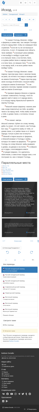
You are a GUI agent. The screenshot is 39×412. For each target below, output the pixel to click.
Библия (5, 14)
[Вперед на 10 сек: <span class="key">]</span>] (31, 252)
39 (29, 19)
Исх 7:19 (5, 167)
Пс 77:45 (5, 169)
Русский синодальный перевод (14, 276)
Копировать (19, 35)
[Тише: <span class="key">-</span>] (6, 260)
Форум (5, 387)
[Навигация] (34, 2)
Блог (5, 364)
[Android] (7, 401)
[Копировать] (25, 35)
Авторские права (8, 376)
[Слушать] (25, 2)
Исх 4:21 (5, 174)
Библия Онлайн (14, 341)
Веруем (6, 372)
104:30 (9, 169)
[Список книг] (20, 2)
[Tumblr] (26, 393)
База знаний (7, 383)
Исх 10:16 (10, 170)
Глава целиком (7, 35)
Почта (5, 385)
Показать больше (8, 315)
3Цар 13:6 (5, 170)
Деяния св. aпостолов (8, 358)
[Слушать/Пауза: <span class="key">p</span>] (19, 252)
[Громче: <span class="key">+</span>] (15, 260)
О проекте (6, 374)
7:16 (8, 166)
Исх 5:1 (4, 166)
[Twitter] (23, 393)
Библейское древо (9, 366)
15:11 (9, 172)
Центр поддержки (9, 381)
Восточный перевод (10, 298)
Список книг (18, 241)
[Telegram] (19, 393)
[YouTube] (11, 393)
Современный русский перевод (14, 288)
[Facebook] (7, 393)
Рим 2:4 (10, 174)
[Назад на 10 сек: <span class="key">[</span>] (7, 252)
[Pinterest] (30, 393)
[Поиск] (30, 2)
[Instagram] (15, 393)
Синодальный (13, 14)
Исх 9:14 (5, 172)
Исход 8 (21, 14)
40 (33, 19)
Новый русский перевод (12, 293)
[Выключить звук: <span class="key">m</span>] (24, 260)
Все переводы (9, 325)
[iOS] (3, 401)
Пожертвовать (32, 409)
